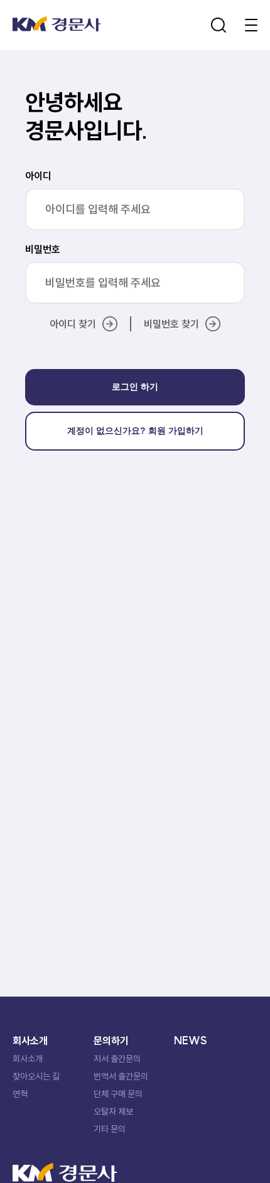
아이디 (38, 175)
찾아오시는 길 (36, 1076)
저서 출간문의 (117, 1058)
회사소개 (28, 1058)
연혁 (20, 1094)
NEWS (190, 1040)
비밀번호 (42, 249)
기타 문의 (110, 1129)
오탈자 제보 (113, 1111)
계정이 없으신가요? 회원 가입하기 (135, 431)
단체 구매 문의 (118, 1094)
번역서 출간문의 (121, 1076)
